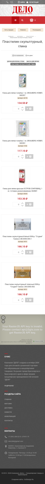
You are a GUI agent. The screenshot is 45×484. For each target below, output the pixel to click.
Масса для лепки (33, 61)
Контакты (8, 421)
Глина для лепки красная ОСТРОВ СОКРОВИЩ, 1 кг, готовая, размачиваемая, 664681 (22, 189)
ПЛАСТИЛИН (30, 36)
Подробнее (9, 386)
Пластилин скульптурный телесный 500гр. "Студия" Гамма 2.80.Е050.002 (22, 285)
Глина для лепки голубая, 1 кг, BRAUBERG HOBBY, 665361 (22, 142)
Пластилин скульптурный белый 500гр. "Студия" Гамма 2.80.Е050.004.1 (22, 237)
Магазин (20, 36)
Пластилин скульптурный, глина (23, 64)
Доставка (8, 408)
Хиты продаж (8, 30)
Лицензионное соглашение (26, 340)
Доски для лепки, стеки (15, 61)
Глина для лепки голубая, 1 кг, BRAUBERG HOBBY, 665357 (22, 94)
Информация (10, 416)
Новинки (23, 30)
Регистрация (33, 2)
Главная (10, 36)
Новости (8, 412)
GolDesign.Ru (29, 479)
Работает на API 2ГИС (27, 339)
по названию (18, 55)
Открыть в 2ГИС (39, 341)
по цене (30, 55)
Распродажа (37, 30)
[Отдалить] (3, 321)
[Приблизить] (3, 317)
